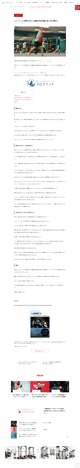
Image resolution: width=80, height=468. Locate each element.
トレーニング (18, 15)
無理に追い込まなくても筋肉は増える (23, 97)
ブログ (41, 2)
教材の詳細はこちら (40, 351)
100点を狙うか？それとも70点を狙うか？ (23, 99)
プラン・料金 (19, 2)
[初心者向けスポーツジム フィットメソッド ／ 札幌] (6, 2)
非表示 (24, 92)
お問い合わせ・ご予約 (57, 2)
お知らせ (72, 2)
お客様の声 (35, 2)
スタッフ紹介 (27, 2)
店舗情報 (47, 2)
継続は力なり (17, 95)
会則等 (65, 2)
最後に (16, 101)
